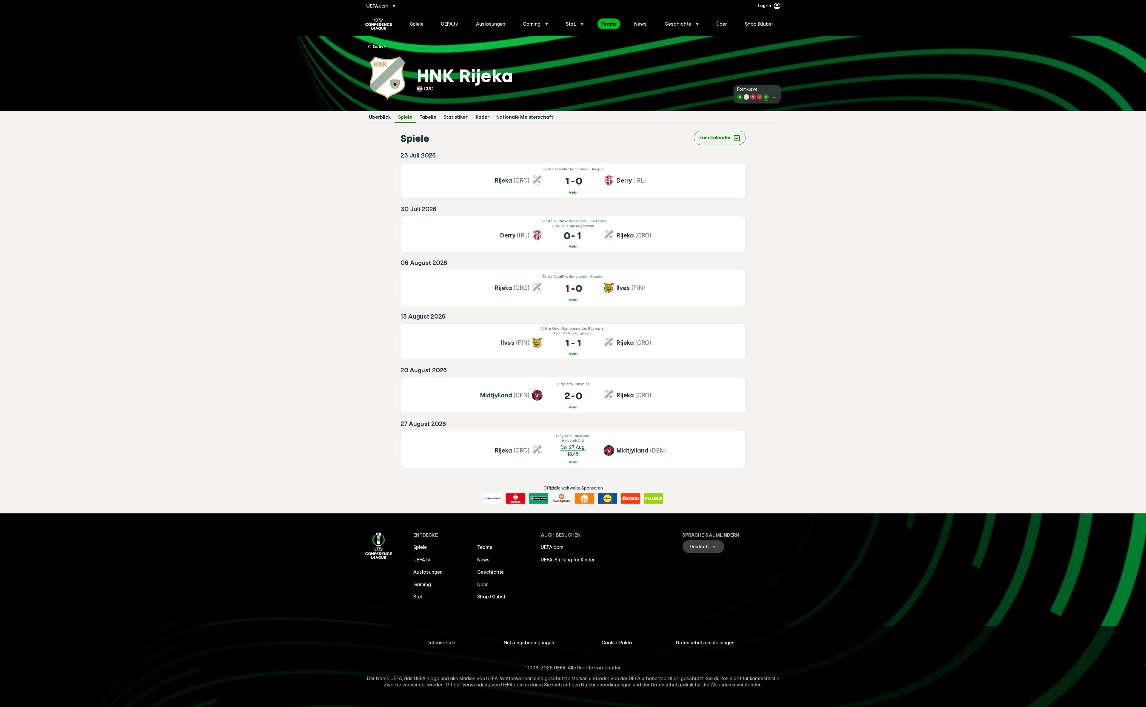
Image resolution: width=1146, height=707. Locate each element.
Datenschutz (440, 642)
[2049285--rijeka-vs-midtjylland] (573, 449)
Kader (482, 117)
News (483, 559)
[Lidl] (607, 498)
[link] (416, 24)
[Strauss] (515, 498)
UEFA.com (552, 547)
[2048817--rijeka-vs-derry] (573, 180)
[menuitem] (418, 24)
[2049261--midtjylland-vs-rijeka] (573, 395)
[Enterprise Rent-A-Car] (538, 498)
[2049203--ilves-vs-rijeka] (573, 341)
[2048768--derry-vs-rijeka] (573, 234)
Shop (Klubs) (491, 596)
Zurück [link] (379, 46)
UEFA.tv (421, 559)
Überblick (380, 117)
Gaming (422, 584)
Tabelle (427, 117)
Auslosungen (428, 572)
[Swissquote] (561, 498)
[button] (535, 24)
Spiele (405, 117)
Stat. (418, 596)
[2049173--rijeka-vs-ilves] (573, 288)
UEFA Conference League (378, 24)
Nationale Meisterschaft (524, 117)
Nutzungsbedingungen (529, 642)
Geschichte (490, 572)
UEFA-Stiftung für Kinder (568, 559)
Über (482, 584)
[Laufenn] (492, 498)
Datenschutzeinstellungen (705, 642)
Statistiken (456, 117)
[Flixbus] (653, 498)
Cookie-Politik (617, 642)
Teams (484, 547)
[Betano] (630, 498)
